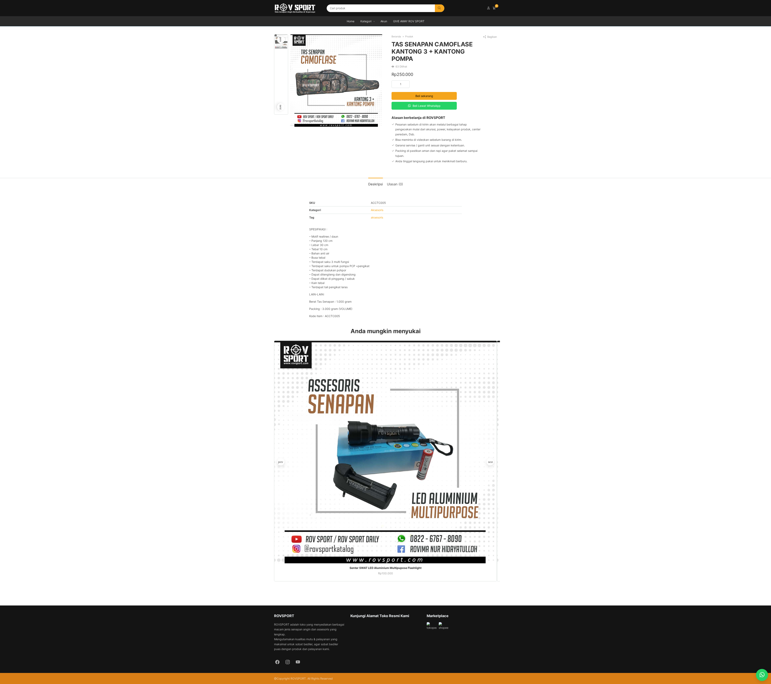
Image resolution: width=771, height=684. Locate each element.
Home (350, 21)
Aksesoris (377, 210)
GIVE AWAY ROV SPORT (408, 21)
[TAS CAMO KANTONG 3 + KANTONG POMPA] (336, 80)
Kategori (365, 21)
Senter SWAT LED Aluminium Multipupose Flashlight (385, 568)
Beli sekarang (424, 96)
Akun (383, 21)
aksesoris (377, 217)
